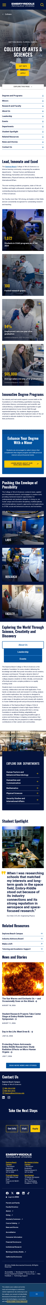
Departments (8, 126)
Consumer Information (14, 1237)
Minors (5, 101)
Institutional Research (14, 1247)
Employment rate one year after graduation (18, 329)
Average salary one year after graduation (22, 375)
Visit (24, 1128)
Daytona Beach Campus (12, 933)
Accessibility (9, 1272)
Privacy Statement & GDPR (14, 1274)
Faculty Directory (12, 1207)
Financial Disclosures (13, 1242)
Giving (8, 1215)
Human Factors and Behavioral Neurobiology (17, 773)
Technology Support (21, 1276)
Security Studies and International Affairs (15, 799)
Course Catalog (11, 1223)
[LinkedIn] (3, 1097)
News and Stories (10, 142)
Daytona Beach (11, 167)
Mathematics (12, 788)
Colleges (8, 14)
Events (5, 121)
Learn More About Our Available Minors (22, 464)
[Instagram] (8, 1097)
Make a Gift (7, 944)
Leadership (7, 116)
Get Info (23, 66)
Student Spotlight (10, 131)
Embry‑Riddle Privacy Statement (17, 1301)
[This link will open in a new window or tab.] (7, 1193)
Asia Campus (29, 1175)
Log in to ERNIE (13, 1197)
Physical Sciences (14, 793)
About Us (6, 111)
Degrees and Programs (12, 96)
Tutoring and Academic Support (16, 949)
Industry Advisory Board (12, 939)
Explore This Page (22, 86)
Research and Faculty (11, 106)
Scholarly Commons (13, 1219)
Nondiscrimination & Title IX (25, 1272)
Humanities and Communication (13, 781)
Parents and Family (13, 1203)
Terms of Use (30, 1274)
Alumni (8, 1211)
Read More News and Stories (23, 1065)
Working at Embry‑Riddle (15, 1252)
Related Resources (10, 137)
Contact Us (7, 147)
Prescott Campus (12, 1175)
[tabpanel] (23, 694)
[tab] (23, 645)
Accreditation (11, 1232)
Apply (23, 73)
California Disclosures (14, 1257)
